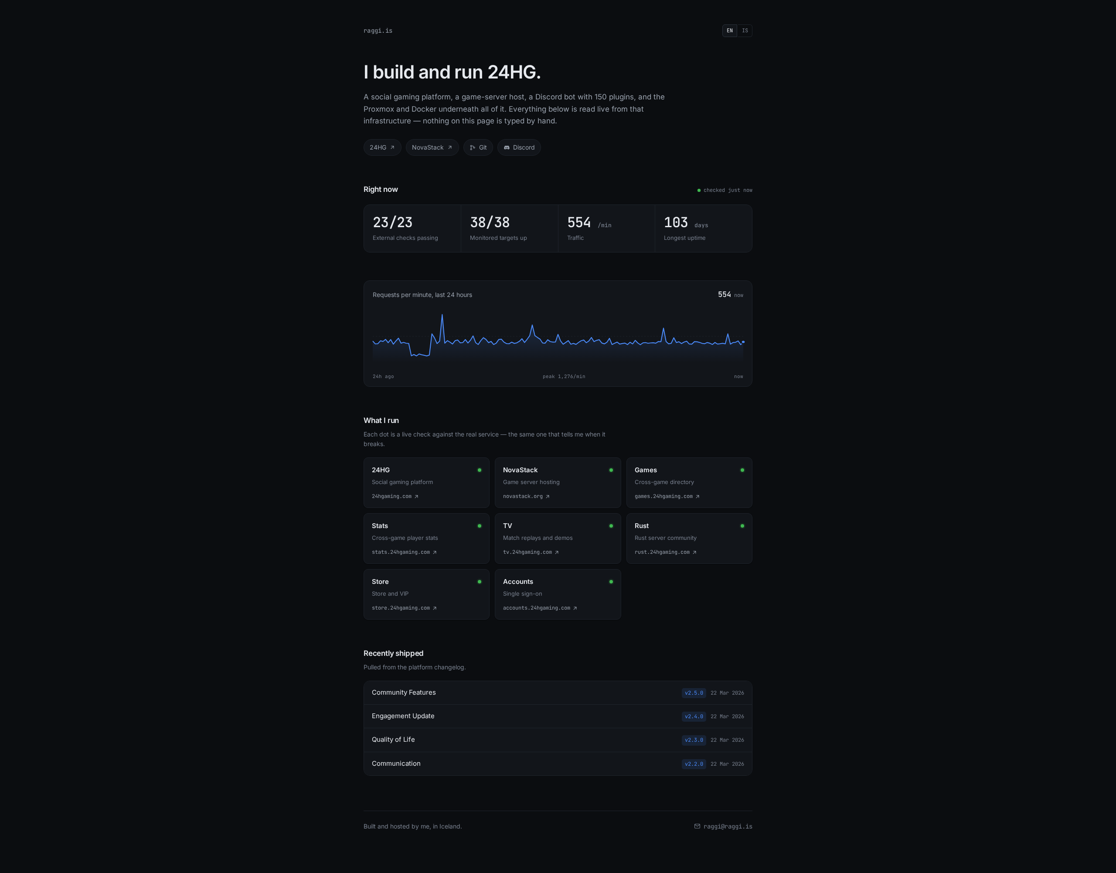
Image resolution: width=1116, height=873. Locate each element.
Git (483, 147)
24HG (378, 147)
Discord (524, 147)
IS (745, 30)
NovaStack (428, 147)
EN (730, 30)
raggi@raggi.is (728, 826)
